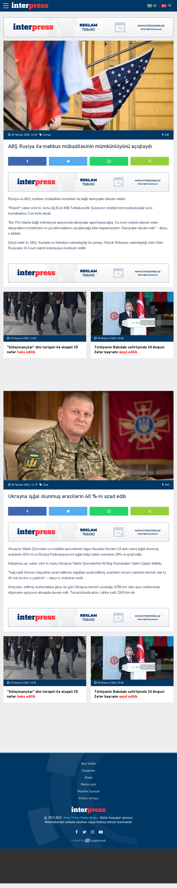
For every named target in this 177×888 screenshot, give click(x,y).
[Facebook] (76, 832)
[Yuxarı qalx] (164, 875)
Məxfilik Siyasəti (89, 791)
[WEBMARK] (88, 840)
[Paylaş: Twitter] (68, 161)
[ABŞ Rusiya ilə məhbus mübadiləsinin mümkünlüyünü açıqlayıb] (88, 85)
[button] (149, 161)
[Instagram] (92, 832)
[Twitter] (84, 832)
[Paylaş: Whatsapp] (109, 161)
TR (169, 5)
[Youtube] (101, 832)
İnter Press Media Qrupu (80, 817)
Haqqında (88, 770)
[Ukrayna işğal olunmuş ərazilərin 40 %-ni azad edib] (88, 435)
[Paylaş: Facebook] (27, 161)
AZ (155, 5)
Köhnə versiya (88, 798)
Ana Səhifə (88, 763)
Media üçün (88, 784)
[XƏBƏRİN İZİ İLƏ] (32, 6)
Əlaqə (89, 777)
